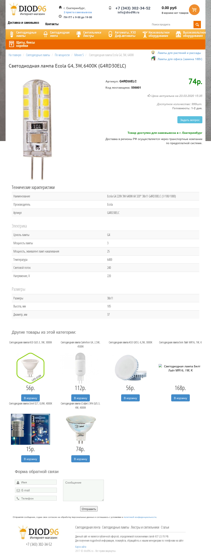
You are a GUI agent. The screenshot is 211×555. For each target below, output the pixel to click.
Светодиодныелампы (26, 34)
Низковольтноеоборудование (159, 34)
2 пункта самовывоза (78, 12)
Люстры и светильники (145, 527)
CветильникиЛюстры (92, 34)
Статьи (165, 527)
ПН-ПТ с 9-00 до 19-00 (78, 17)
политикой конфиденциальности (140, 517)
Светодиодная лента (87, 527)
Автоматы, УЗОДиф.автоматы (125, 34)
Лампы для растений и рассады (179, 53)
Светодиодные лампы (115, 527)
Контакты (52, 24)
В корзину (30, 398)
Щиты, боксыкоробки (25, 44)
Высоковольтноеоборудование (194, 34)
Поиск (197, 24)
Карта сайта (80, 547)
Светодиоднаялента (60, 34)
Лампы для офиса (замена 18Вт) (180, 59)
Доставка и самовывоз (23, 22)
